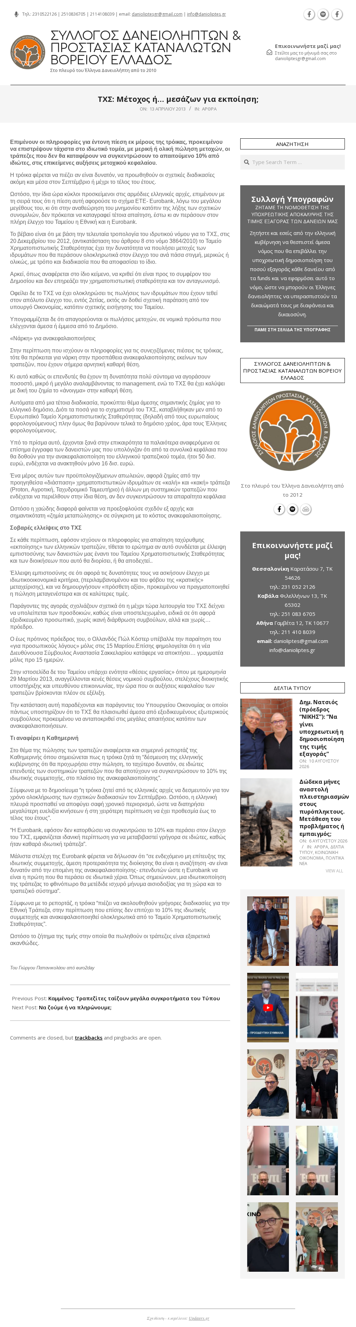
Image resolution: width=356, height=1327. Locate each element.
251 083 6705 (298, 613)
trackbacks (89, 1037)
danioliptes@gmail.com (301, 640)
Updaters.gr (199, 1318)
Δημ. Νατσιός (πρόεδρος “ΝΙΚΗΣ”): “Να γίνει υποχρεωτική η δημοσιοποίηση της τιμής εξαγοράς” (321, 728)
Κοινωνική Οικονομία (318, 855)
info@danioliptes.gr (206, 14)
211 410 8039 (298, 631)
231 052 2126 (298, 586)
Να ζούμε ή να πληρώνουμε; (75, 1007)
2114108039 (102, 14)
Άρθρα (209, 109)
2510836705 (73, 14)
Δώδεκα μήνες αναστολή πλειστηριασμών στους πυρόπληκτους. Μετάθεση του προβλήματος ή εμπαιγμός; (324, 807)
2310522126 (44, 14)
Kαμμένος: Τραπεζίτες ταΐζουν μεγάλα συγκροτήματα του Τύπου (134, 998)
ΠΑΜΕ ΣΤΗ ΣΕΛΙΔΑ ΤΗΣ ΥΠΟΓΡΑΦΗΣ (292, 330)
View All (334, 871)
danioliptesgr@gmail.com (157, 14)
